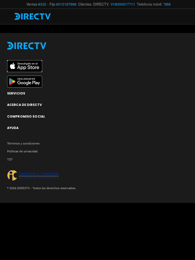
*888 (167, 4)
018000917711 (123, 4)
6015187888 (66, 4)
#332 (42, 4)
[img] (9, 16)
